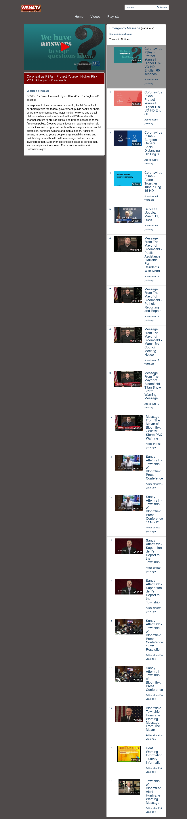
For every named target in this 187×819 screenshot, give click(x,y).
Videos (95, 16)
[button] (64, 47)
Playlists (113, 16)
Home (79, 16)
